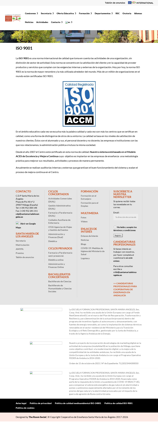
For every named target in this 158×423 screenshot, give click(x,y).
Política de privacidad (41, 403)
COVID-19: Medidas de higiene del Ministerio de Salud (92, 251)
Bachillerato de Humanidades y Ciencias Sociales (60, 288)
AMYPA (19, 249)
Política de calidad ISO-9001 (118, 403)
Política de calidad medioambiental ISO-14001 (78, 403)
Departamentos (102, 13)
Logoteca (85, 258)
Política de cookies (25, 408)
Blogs (83, 244)
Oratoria (127, 13)
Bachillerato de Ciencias (59, 281)
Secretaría (46, 13)
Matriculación (22, 245)
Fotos (83, 217)
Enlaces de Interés (89, 236)
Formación (84, 13)
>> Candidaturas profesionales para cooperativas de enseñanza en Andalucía (125, 289)
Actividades (42, 22)
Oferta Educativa (65, 13)
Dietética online (55, 259)
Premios (20, 253)
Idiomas (138, 13)
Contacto (55, 22)
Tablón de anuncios (115, 3)
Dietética (52, 241)
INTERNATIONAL (144, 3)
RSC (118, 13)
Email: (116, 212)
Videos (84, 221)
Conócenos (30, 13)
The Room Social (37, 417)
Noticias (29, 22)
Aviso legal (21, 403)
